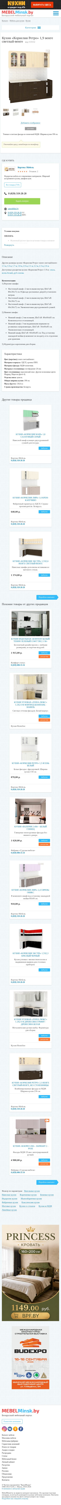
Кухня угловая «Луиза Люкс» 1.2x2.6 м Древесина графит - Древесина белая (30, 1021)
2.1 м (30, 266)
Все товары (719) (12, 185)
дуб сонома (19, 273)
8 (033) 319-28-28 (15, 215)
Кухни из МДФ (45, 1206)
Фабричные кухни (10, 1202)
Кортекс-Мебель (26, 167)
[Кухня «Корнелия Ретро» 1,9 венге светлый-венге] (30, 105)
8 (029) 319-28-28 (17, 193)
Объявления (7, 1474)
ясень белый (7, 273)
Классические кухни (31, 1202)
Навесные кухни (9, 1195)
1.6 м (9, 266)
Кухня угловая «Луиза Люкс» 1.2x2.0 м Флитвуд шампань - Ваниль (30, 704)
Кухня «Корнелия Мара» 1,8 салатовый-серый (30, 435)
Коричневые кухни (28, 1195)
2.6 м (46, 266)
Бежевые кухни (47, 1195)
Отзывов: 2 (33, 171)
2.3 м (41, 266)
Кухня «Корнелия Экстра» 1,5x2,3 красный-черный (30, 954)
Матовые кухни (9, 1206)
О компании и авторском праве (13, 1489)
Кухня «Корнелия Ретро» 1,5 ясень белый (30, 764)
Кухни (28, 21)
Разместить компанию (12, 1421)
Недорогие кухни (9, 1198)
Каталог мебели (8, 1435)
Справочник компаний (10, 1444)
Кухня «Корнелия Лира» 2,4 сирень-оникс (30, 891)
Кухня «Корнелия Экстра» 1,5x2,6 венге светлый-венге (30, 562)
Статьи (4, 1456)
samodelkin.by (13, 209)
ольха (52, 270)
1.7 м (15, 266)
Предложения (7, 1477)
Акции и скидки (8, 1450)
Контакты (5, 1480)
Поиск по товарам (9, 1447)
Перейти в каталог (47, 597)
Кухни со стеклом (27, 1206)
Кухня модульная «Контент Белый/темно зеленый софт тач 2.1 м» (30, 640)
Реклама (5, 1471)
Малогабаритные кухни (31, 1198)
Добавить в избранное (30, 123)
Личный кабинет (8, 1462)
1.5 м (4, 266)
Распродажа (6, 1453)
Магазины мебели (9, 1438)
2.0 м (25, 266)
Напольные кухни (32, 1191)
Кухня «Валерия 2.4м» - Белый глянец (30, 827)
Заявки (4, 1468)
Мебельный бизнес (9, 1459)
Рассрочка (6, 1465)
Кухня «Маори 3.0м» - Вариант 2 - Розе (30, 1147)
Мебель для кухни (17, 21)
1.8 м (20, 266)
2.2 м (36, 266)
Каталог (5, 21)
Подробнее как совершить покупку (15, 1498)
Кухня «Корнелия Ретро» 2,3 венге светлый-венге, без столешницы (30, 1084)
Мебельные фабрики (10, 1441)
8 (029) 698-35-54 (18, 665)
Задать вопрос (22, 201)
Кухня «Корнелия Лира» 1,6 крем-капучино (30, 498)
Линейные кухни (9, 1210)
